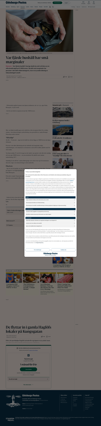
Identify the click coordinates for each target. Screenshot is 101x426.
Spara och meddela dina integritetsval (34, 226)
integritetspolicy (39, 242)
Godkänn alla (63, 249)
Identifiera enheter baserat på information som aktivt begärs (38, 214)
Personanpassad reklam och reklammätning (35, 202)
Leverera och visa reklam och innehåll (34, 223)
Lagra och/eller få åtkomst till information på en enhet (37, 199)
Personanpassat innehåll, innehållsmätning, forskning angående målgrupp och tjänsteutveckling (46, 205)
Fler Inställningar (37, 249)
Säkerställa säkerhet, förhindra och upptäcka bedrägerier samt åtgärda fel (41, 220)
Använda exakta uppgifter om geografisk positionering (37, 211)
